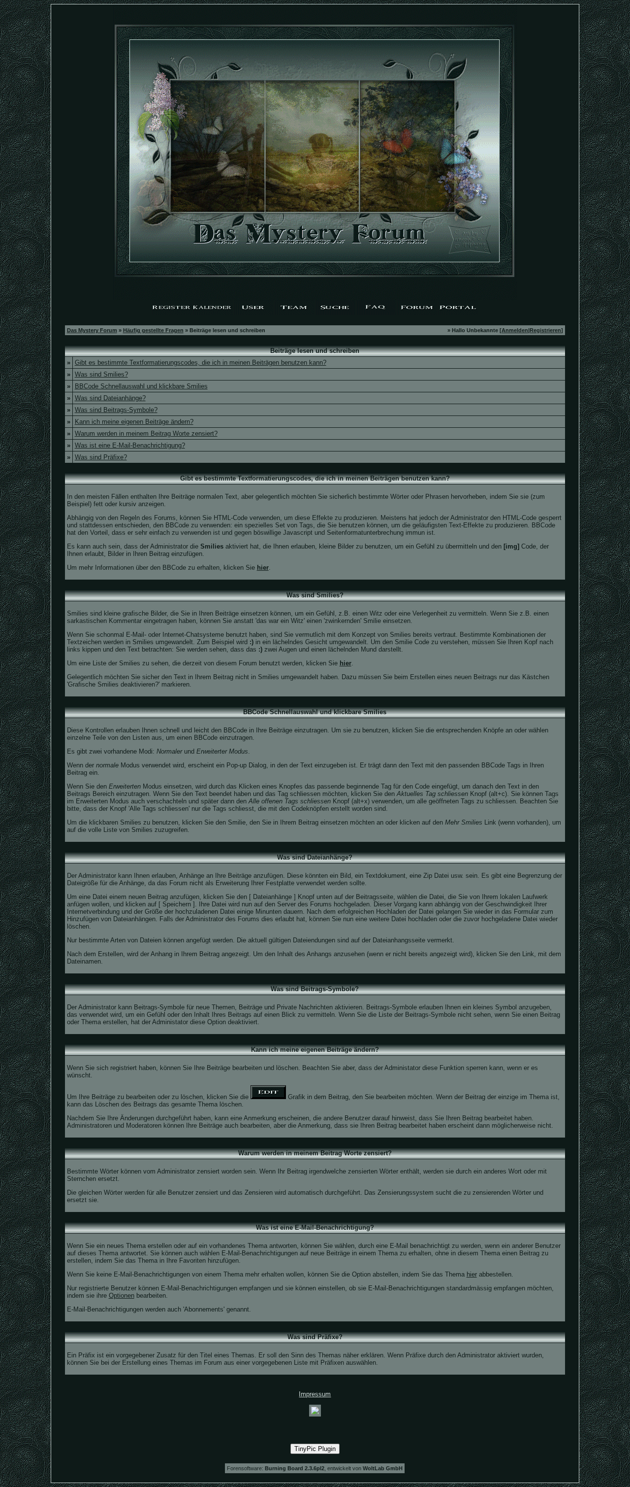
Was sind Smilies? (101, 374)
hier (472, 1274)
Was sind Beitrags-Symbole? (116, 410)
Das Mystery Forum (92, 330)
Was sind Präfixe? (101, 457)
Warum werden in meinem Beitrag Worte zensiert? (146, 433)
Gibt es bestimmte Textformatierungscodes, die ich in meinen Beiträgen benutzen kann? (200, 362)
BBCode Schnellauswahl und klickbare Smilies (141, 386)
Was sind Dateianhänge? (110, 398)
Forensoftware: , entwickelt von (315, 1468)
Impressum (315, 1394)
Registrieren (545, 330)
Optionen (121, 1295)
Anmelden (515, 330)
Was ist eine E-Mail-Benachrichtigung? (130, 445)
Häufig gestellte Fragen (153, 330)
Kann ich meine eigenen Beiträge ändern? (134, 421)
